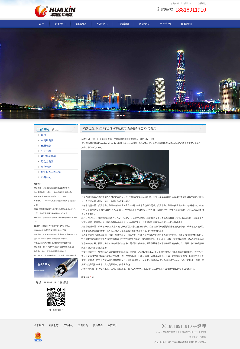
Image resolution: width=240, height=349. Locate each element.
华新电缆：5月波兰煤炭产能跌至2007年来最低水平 (54, 247)
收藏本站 (175, 3)
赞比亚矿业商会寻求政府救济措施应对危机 (50, 239)
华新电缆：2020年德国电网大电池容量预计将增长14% (55, 234)
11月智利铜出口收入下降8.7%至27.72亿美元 (52, 226)
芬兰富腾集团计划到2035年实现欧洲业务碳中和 (53, 192)
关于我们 (188, 3)
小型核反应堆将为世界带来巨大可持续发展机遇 (52, 243)
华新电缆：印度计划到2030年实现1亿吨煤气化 (52, 188)
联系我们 (202, 3)
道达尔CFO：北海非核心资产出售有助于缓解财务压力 (55, 255)
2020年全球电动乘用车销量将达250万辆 (50, 230)
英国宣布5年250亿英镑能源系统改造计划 (50, 251)
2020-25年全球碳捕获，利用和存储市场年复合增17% (55, 209)
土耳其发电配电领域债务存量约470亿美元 (50, 213)
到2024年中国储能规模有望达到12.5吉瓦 (50, 196)
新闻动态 (54, 325)
